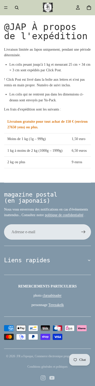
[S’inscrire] (83, 232)
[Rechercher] (16, 7)
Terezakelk (56, 305)
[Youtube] (52, 378)
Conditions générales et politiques (47, 366)
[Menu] (6, 7)
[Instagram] (43, 378)
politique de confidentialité (64, 215)
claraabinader (52, 295)
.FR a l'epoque (24, 356)
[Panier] (88, 7)
